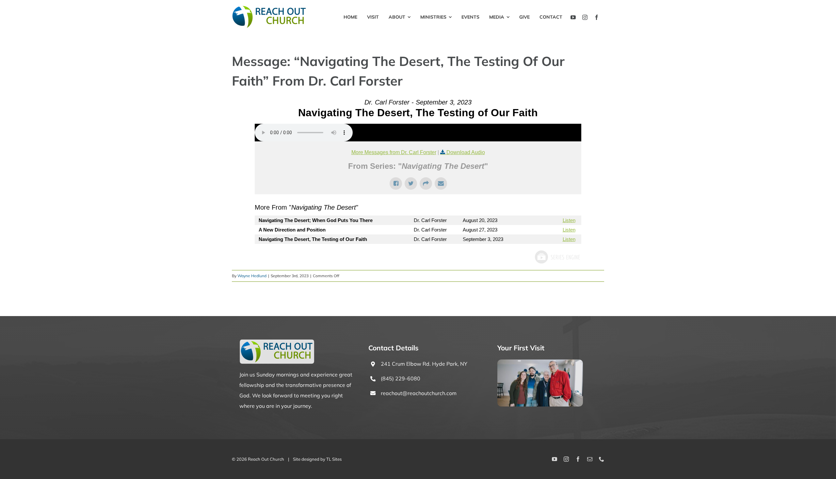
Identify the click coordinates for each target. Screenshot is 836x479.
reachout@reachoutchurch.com (419, 393)
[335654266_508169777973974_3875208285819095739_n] (540, 362)
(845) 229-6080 (400, 378)
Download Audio (465, 152)
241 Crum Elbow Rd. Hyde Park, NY (424, 363)
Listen (569, 220)
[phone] (601, 459)
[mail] (589, 459)
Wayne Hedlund (251, 275)
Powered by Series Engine (557, 256)
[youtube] (573, 17)
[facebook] (596, 17)
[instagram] (584, 17)
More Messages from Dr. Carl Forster (393, 152)
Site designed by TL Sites (317, 459)
